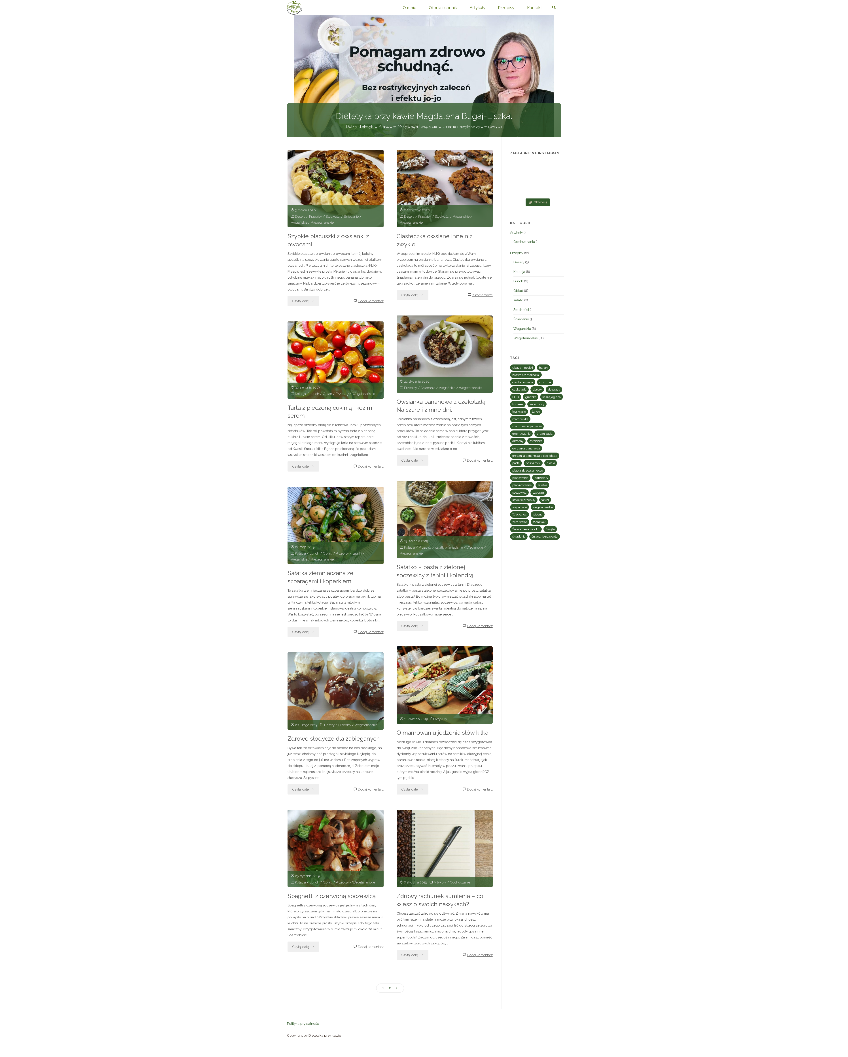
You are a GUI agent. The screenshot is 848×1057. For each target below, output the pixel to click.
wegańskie (519, 507)
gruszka (530, 397)
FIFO (515, 397)
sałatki (440, 547)
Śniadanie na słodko (525, 529)
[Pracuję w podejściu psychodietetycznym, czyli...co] (556, 178)
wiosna (537, 514)
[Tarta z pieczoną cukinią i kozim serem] (336, 360)
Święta (550, 529)
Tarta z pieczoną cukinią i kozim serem (330, 411)
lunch (536, 411)
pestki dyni (533, 463)
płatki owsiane (522, 485)
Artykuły (441, 719)
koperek (517, 404)
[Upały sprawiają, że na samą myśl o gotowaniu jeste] (556, 167)
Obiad (327, 394)
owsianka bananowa (526, 448)
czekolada (519, 389)
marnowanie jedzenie (526, 426)
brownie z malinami (525, 375)
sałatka (542, 485)
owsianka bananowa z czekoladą (534, 455)
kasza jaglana (551, 397)
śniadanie (518, 536)
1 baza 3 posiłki (522, 367)
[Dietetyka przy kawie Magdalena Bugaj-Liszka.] (294, 7)
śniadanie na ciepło (545, 536)
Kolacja (300, 394)
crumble (545, 382)
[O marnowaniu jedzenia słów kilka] (445, 685)
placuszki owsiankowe (527, 470)
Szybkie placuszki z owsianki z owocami (328, 240)
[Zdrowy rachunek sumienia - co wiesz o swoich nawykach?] (445, 848)
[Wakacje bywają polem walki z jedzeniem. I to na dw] (537, 178)
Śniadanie (351, 217)
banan (543, 367)
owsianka (536, 441)
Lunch (314, 394)
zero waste (519, 522)
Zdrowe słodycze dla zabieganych (334, 738)
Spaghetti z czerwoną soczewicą (332, 896)
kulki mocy (537, 404)
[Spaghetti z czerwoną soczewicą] (336, 848)
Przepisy (315, 217)
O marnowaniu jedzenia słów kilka (442, 732)
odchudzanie (521, 433)
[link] (554, 8)
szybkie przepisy (523, 500)
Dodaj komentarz (371, 301)
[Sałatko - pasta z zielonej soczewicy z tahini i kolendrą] (445, 519)
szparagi (539, 492)
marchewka (520, 419)
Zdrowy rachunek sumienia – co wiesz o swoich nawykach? (440, 900)
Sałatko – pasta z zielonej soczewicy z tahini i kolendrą (435, 571)
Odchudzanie (460, 882)
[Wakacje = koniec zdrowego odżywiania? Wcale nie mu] (556, 190)
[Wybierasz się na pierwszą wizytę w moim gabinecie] (518, 178)
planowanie (520, 477)
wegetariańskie (543, 507)
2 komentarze (482, 295)
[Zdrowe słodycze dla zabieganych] (336, 691)
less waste (519, 411)
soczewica (519, 492)
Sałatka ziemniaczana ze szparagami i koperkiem (321, 577)
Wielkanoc (519, 514)
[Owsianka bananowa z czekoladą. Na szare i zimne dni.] (445, 354)
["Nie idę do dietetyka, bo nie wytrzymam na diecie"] (518, 167)
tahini (545, 500)
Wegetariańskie (322, 223)
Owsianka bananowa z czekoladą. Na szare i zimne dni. (442, 405)
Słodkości (333, 217)
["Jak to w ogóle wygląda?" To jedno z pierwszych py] (537, 190)
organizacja (545, 433)
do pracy (554, 389)
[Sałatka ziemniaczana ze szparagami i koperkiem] (336, 525)
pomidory (541, 477)
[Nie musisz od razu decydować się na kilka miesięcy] (537, 167)
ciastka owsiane (522, 382)
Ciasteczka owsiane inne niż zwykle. (434, 240)
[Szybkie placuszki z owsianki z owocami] (336, 188)
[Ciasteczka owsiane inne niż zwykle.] (445, 188)
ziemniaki (539, 522)
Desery (300, 217)
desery (537, 389)
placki (551, 463)
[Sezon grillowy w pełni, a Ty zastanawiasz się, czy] (518, 190)
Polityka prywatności (303, 1024)
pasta (516, 463)
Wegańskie (299, 223)
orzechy (517, 441)
